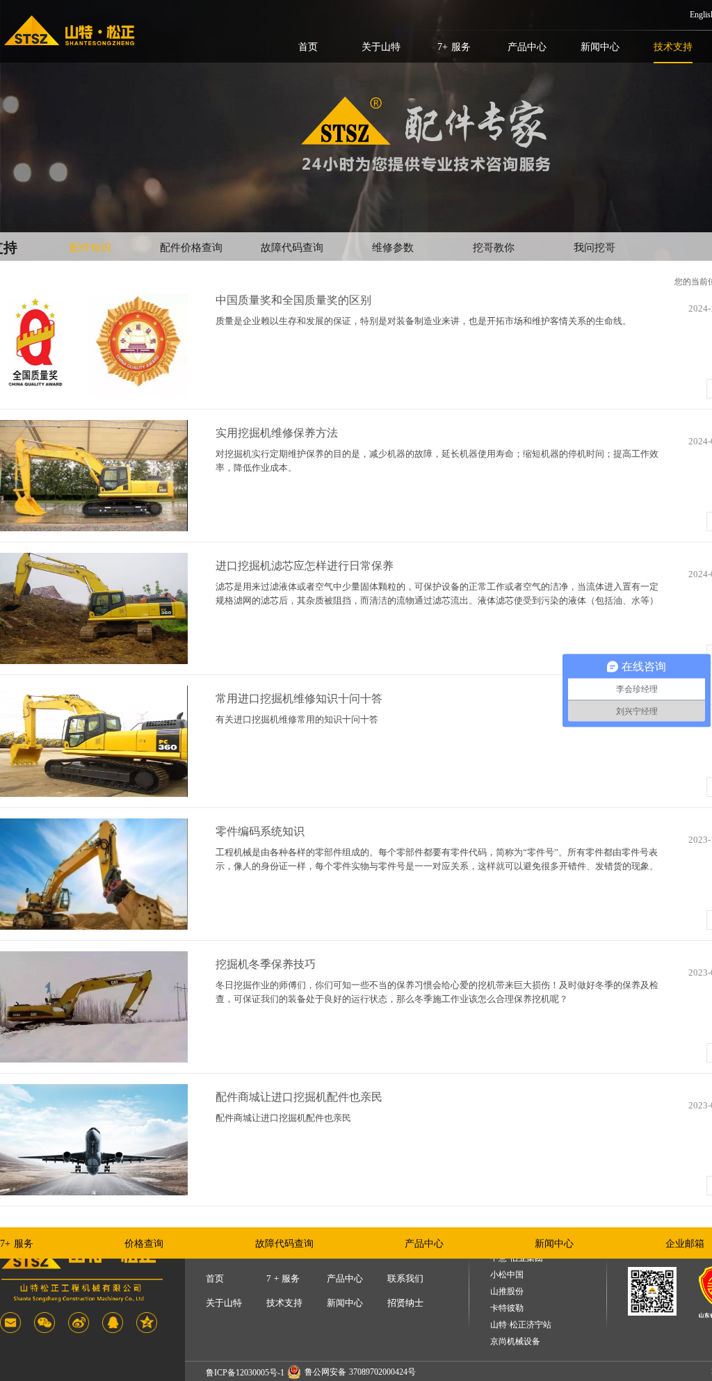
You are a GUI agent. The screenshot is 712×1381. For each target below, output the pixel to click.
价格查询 (143, 1243)
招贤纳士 (405, 1303)
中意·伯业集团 (516, 1258)
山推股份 (507, 1291)
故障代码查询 (292, 247)
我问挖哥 (594, 247)
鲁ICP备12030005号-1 (245, 1373)
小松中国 (507, 1274)
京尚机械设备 (515, 1341)
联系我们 (405, 1278)
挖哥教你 (494, 247)
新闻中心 (600, 47)
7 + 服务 (283, 1278)
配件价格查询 (191, 247)
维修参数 (393, 247)
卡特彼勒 (507, 1308)
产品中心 (527, 47)
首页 (308, 47)
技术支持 (673, 47)
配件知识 (90, 247)
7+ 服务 (454, 47)
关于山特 (381, 47)
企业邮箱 (684, 1243)
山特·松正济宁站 (520, 1325)
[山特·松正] (69, 31)
